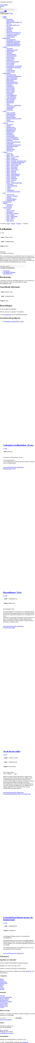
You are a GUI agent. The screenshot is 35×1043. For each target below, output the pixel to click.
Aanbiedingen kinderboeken (14, 76)
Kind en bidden (10, 89)
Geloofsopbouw (11, 58)
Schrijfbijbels (10, 28)
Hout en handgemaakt (12, 137)
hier (30, 971)
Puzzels (8, 120)
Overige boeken (11, 72)
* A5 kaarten (10, 184)
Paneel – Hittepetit (11, 177)
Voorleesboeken (11, 107)
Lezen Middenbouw (12, 95)
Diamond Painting (11, 117)
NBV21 (9, 26)
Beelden (9, 126)
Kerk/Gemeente (11, 88)
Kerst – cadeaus (11, 218)
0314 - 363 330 (4, 1030)
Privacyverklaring (4, 998)
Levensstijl (9, 69)
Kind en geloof (10, 92)
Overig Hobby (10, 121)
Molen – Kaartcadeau (12, 166)
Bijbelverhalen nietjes (12, 82)
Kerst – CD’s (10, 219)
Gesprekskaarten (11, 136)
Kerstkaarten (10, 212)
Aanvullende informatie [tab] (9, 272)
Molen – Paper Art (11, 172)
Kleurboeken (10, 93)
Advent (8, 209)
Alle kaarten (10, 153)
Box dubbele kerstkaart (12, 213)
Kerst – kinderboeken (12, 216)
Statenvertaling (10, 20)
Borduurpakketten (11, 114)
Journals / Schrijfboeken (13, 139)
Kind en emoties (11, 91)
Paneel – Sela (10, 181)
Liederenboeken (11, 36)
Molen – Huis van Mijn (13, 165)
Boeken (5, 47)
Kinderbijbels (6, 38)
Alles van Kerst (10, 210)
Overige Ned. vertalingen (13, 34)
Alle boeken (10, 48)
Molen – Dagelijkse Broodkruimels (16, 162)
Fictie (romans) (10, 57)
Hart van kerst (10, 220)
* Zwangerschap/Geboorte (13, 191)
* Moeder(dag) (10, 190)
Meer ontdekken (11, 99)
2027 (4, 193)
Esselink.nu (25, 1042)
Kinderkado (10, 140)
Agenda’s (9, 197)
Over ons (2, 995)
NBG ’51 (9, 23)
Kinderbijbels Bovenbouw (13, 45)
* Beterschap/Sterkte (12, 185)
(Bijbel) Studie (10, 51)
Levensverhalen (11, 70)
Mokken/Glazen (11, 149)
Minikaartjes (10, 147)
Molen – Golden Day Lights (14, 164)
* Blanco (9, 187)
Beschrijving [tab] (6, 270)
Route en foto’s (4, 1004)
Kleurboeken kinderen (12, 146)
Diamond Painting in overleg (14, 118)
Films (1, 986)
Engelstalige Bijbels (12, 35)
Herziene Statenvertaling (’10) (14, 22)
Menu (11, 13)
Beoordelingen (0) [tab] (8, 273)
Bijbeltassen (10, 133)
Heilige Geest (10, 60)
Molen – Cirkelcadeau (12, 159)
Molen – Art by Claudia (13, 156)
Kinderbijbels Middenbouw (14, 44)
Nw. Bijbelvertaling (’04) (13, 25)
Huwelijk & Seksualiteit (13, 61)
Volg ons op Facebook (6, 1019)
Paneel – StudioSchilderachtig (14, 183)
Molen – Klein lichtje (12, 168)
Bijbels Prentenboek (12, 79)
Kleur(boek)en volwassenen (14, 67)
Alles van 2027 (10, 194)
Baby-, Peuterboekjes (12, 77)
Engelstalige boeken (12, 55)
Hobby (5, 111)
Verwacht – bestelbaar (12, 196)
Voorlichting (10, 108)
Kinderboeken (7, 73)
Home (4, 16)
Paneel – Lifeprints (11, 180)
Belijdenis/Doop (11, 127)
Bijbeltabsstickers (11, 130)
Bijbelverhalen (10, 80)
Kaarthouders (10, 143)
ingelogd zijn (7, 314)
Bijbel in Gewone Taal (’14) (14, 32)
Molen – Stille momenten (13, 175)
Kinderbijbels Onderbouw (13, 42)
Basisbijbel (9, 31)
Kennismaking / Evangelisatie (14, 66)
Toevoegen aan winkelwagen (7, 268)
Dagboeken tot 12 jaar (12, 83)
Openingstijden (4, 4)
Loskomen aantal (4, 266)
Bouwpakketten (11, 115)
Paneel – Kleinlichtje (12, 178)
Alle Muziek (10, 204)
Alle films (9, 206)
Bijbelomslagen (10, 131)
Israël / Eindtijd (10, 63)
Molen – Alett (10, 155)
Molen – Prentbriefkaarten (13, 174)
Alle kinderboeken (11, 74)
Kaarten (5, 152)
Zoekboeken (10, 109)
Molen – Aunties (11, 158)
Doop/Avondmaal (11, 54)
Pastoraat (19, 223)
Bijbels (5, 17)
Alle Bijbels (10, 19)
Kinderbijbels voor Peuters (13, 41)
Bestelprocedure (4, 1000)
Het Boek (9, 29)
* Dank (8, 188)
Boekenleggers (10, 134)
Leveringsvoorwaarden (6, 997)
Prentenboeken (10, 101)
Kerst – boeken (10, 215)
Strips (8, 104)
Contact (2, 6)
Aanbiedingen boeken (12, 50)
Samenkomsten (4, 1006)
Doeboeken (9, 85)
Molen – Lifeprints (11, 171)
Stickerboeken (10, 102)
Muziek (5, 203)
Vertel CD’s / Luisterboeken (14, 105)
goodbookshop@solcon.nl (7, 1033)
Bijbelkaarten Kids (11, 128)
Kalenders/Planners (11, 199)
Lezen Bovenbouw (11, 98)
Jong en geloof (10, 64)
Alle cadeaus (10, 124)
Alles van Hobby (11, 112)
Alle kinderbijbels (11, 39)
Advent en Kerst (7, 207)
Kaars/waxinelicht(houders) (14, 142)
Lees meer (6, 467)
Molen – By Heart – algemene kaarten (16, 161)
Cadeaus (5, 123)
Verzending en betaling (6, 1001)
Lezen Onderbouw (11, 96)
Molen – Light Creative (13, 169)
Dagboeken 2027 (11, 200)
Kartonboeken (10, 86)
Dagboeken (9, 53)
